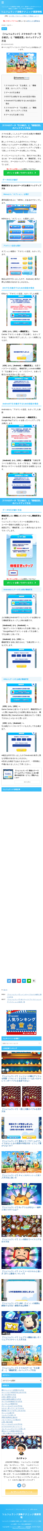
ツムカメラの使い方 (9, 1415)
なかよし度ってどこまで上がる (13, 1408)
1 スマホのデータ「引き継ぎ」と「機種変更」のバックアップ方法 (21, 86)
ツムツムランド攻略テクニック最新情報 (21, 11)
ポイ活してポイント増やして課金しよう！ (24, 16)
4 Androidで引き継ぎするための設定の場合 (21, 102)
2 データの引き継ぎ (13, 92)
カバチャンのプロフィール (21, 1492)
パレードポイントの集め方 (11, 1420)
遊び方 (5, 990)
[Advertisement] (22, 884)
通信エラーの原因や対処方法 (12, 1431)
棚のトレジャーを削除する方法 (13, 1390)
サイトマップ (9, 1509)
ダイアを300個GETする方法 (12, 1401)
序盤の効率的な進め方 (10, 1417)
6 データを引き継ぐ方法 (15, 115)
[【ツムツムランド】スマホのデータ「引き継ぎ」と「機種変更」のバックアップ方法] (24, 981)
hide (27, 78)
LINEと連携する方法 (9, 1397)
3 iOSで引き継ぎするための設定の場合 (21, 96)
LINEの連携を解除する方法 (11, 1399)
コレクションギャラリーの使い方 (14, 1429)
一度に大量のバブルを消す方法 (13, 1433)
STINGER (27, 1528)
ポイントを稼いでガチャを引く (20, 173)
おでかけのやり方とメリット (12, 1426)
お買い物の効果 (7, 1422)
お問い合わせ (33, 1509)
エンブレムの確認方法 (10, 1404)
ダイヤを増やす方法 (9, 1395)
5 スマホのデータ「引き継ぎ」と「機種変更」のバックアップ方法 (21, 109)
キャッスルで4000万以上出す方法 (14, 1392)
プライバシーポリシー (22, 1509)
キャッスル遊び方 (8, 1413)
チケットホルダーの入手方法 (12, 1406)
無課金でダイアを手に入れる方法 (14, 1411)
